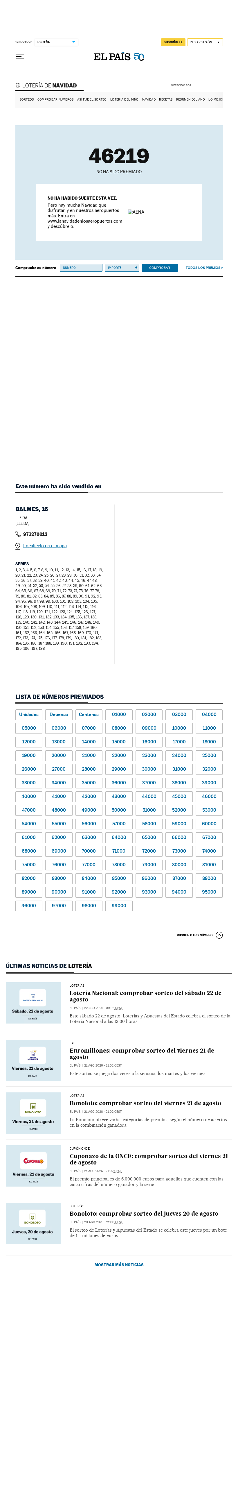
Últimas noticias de (49, 966)
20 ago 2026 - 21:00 (103, 1222)
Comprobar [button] (159, 267)
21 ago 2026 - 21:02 (103, 1065)
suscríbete (173, 42)
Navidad (149, 99)
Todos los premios (203, 267)
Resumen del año (190, 99)
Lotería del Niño (124, 99)
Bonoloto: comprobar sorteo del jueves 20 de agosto (144, 1214)
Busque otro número (195, 935)
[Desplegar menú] (20, 56)
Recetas (165, 99)
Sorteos (27, 99)
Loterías (77, 985)
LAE (72, 1043)
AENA (208, 85)
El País (75, 1008)
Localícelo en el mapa (45, 545)
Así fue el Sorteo (92, 99)
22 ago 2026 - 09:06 (103, 1008)
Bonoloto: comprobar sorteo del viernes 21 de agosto (145, 1103)
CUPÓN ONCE (80, 1149)
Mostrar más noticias (119, 1264)
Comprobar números (55, 99)
